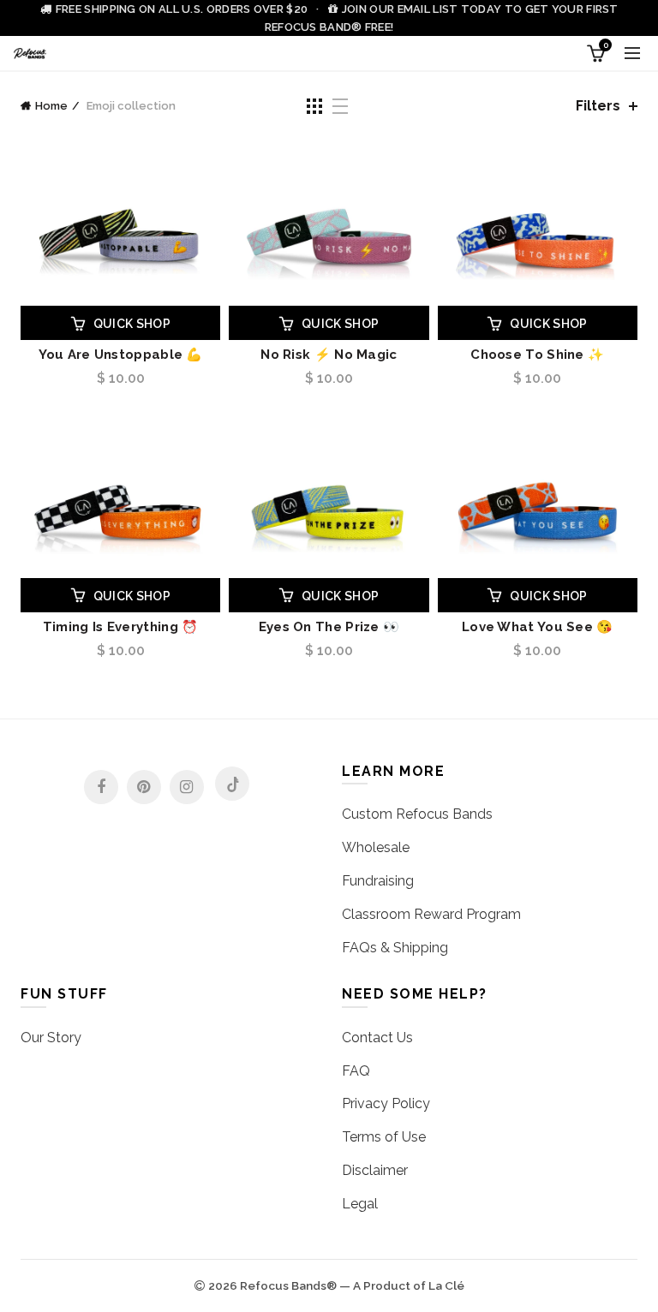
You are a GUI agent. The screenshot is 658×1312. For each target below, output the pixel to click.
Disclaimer (375, 1170)
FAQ (356, 1071)
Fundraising (378, 881)
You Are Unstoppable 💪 (121, 354)
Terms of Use (384, 1137)
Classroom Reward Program (431, 914)
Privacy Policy (386, 1103)
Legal (360, 1204)
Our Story (51, 1037)
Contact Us (377, 1037)
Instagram (187, 787)
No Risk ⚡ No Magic (328, 354)
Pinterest (144, 787)
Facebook (101, 787)
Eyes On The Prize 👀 (329, 627)
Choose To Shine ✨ (537, 354)
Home (51, 105)
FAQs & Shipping (395, 947)
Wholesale (376, 847)
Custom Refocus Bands (417, 814)
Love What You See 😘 (537, 627)
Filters (598, 106)
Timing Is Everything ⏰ (121, 627)
